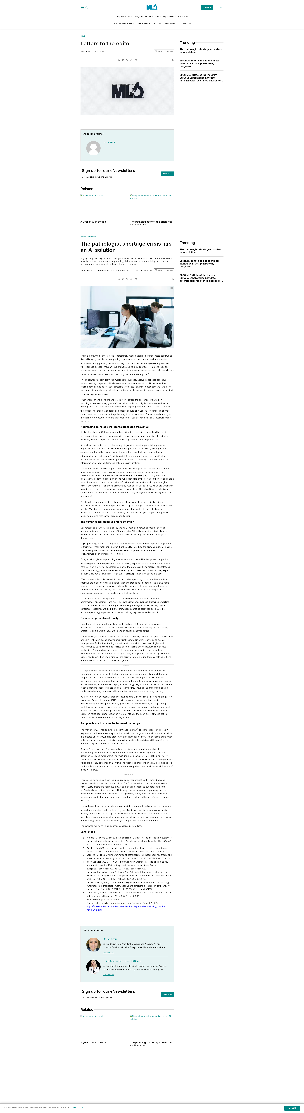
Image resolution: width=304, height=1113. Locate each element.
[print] (173, 60)
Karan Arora (86, 270)
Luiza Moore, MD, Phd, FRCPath (109, 270)
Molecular (185, 23)
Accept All (292, 1108)
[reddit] (131, 60)
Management (171, 23)
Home (83, 36)
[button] (82, 7)
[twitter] (127, 60)
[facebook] (118, 60)
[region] (152, 1108)
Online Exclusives (88, 236)
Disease (157, 23)
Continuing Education (123, 23)
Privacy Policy (77, 1107)
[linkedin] (123, 60)
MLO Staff (85, 51)
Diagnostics (144, 23)
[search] (87, 7)
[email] (136, 60)
